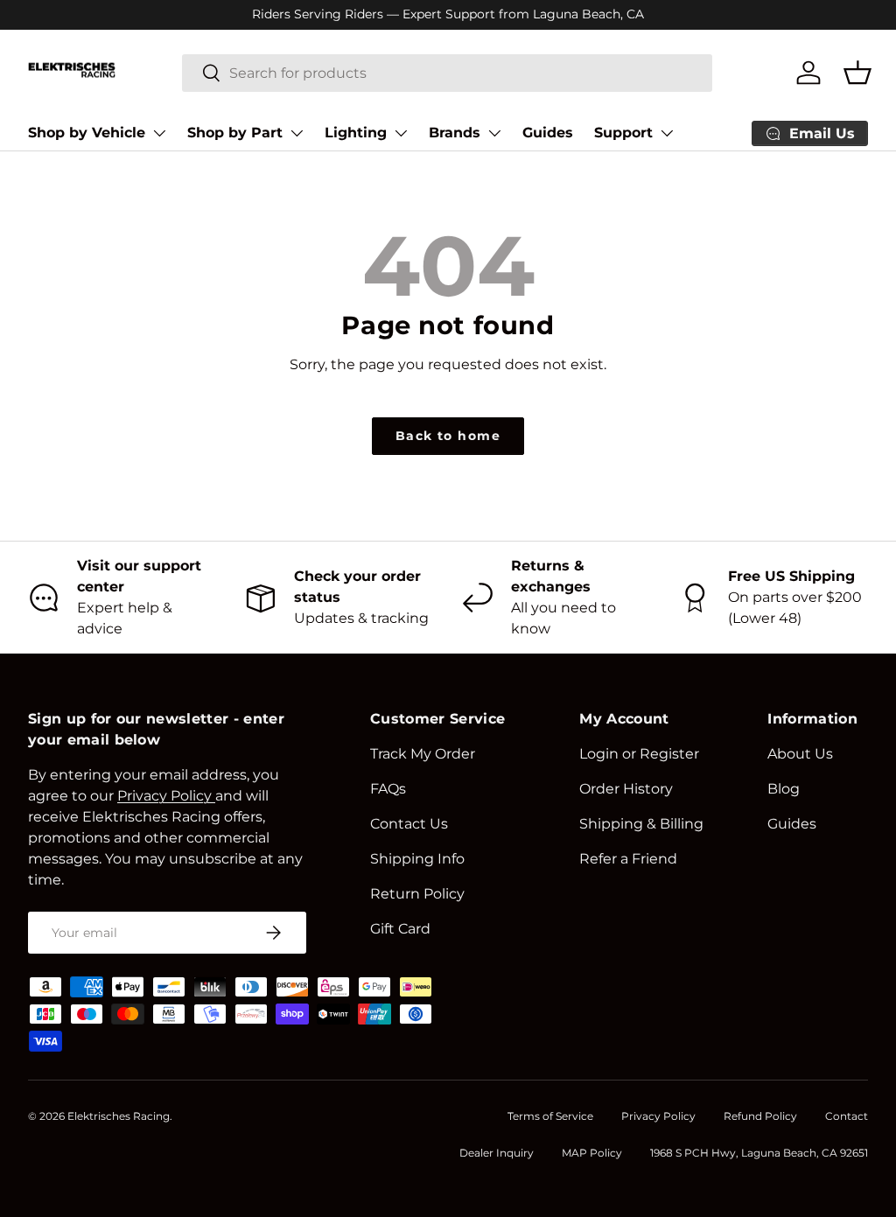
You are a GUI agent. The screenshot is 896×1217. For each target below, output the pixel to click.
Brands (454, 132)
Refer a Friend (628, 858)
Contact (846, 1116)
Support (623, 132)
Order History (626, 788)
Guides (547, 132)
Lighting (356, 132)
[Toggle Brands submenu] (494, 132)
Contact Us (409, 823)
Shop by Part (235, 132)
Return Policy (417, 893)
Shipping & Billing (641, 823)
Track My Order (422, 753)
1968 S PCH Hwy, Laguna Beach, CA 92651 (759, 1152)
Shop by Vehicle (86, 132)
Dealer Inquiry (496, 1152)
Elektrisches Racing (118, 1116)
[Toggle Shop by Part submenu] (296, 132)
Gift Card (400, 928)
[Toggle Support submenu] (666, 132)
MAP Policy (592, 1152)
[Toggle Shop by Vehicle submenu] (159, 132)
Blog (783, 788)
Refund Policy (760, 1116)
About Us (800, 753)
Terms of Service (550, 1116)
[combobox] (447, 73)
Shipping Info (417, 858)
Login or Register (639, 753)
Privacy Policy (658, 1116)
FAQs (388, 788)
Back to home (448, 436)
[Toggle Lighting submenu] (400, 132)
